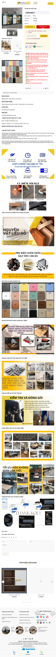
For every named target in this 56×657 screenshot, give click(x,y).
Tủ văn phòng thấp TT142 (17, 52)
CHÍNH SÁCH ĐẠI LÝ (6, 621)
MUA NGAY (30, 27)
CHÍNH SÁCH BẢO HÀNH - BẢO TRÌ (26, 617)
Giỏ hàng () (50, 3)
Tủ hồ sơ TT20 (14, 595)
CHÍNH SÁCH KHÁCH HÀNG (8, 611)
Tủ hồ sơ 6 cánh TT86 (6, 52)
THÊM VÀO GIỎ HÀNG (43, 27)
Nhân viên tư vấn (31, 47)
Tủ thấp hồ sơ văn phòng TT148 (41, 595)
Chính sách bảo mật (7, 614)
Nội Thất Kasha (45, 611)
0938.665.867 (37, 38)
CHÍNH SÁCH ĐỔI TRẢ (24, 614)
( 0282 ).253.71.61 (24, 123)
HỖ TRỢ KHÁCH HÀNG (24, 611)
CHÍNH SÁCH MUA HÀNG (24, 620)
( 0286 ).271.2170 (11, 123)
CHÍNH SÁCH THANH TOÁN (25, 623)
